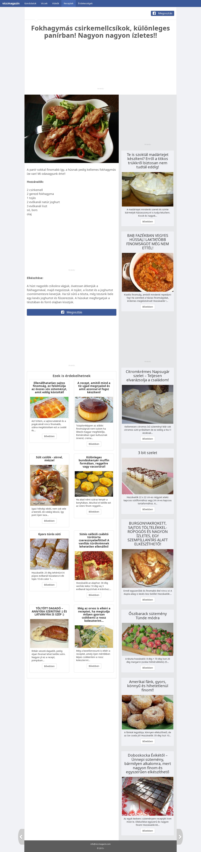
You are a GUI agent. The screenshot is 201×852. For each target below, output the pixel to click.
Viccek (44, 3)
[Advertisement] (100, 66)
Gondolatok (30, 3)
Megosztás (164, 13)
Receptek (68, 3)
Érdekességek (85, 3)
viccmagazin (11, 3)
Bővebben (49, 436)
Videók (55, 3)
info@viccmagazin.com (100, 844)
